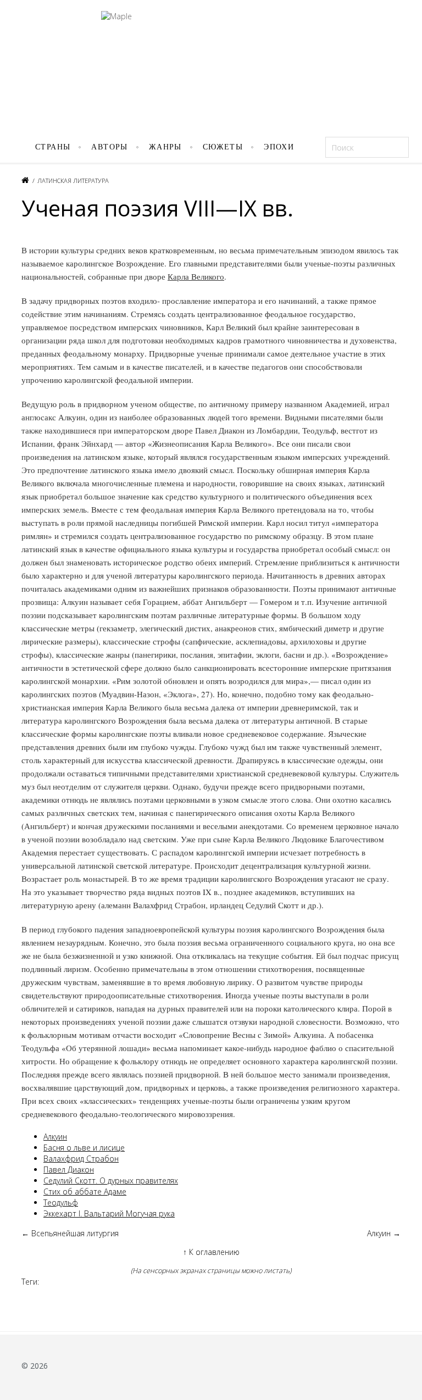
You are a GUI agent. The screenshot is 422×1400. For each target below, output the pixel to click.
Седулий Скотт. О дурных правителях (110, 1180)
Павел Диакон (68, 1169)
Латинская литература (73, 180)
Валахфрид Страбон (81, 1158)
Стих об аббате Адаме (84, 1191)
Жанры (165, 147)
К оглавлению (211, 1252)
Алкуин (55, 1136)
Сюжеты (223, 147)
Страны (52, 147)
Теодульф (60, 1202)
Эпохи (279, 147)
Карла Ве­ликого (196, 276)
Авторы (109, 147)
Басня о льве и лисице (84, 1147)
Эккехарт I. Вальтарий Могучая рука (109, 1213)
